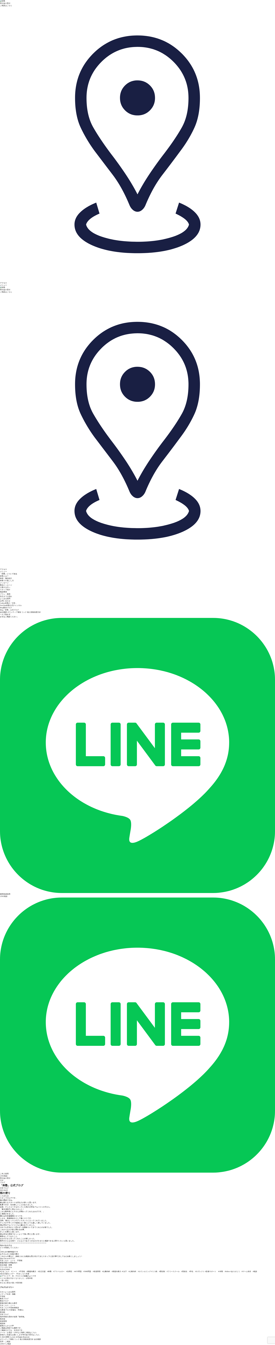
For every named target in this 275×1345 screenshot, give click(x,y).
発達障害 (3, 1321)
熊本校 (2, 1319)
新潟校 (2, 1312)
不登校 (2, 1296)
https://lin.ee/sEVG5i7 (7, 1258)
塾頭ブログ (4, 1301)
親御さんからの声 (7, 1326)
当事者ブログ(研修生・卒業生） (12, 1310)
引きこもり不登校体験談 (9, 1308)
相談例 (2, 1323)
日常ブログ (4, 1188)
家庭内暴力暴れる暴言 (8, 1303)
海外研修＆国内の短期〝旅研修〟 (13, 1317)
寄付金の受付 (5, 1178)
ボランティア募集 (14, 612)
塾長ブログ (4, 1299)
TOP (1, 1180)
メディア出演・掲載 (7, 1294)
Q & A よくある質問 (7, 1292)
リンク (24, 612)
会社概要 (3, 612)
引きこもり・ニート (7, 1305)
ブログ (2, 1182)
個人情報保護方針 (34, 612)
